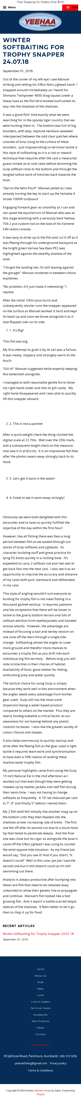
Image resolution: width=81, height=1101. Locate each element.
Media (40, 1027)
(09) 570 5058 (68, 1056)
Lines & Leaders (40, 1001)
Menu (11, 7)
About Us (40, 975)
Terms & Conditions (40, 1070)
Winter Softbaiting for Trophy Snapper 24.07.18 (38, 934)
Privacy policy (58, 1063)
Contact (40, 1034)
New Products (40, 1021)
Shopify (40, 1094)
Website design (42, 1090)
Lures (40, 995)
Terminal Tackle (40, 1008)
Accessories (40, 1014)
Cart (74, 7)
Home (40, 969)
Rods (40, 982)
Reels (40, 988)
